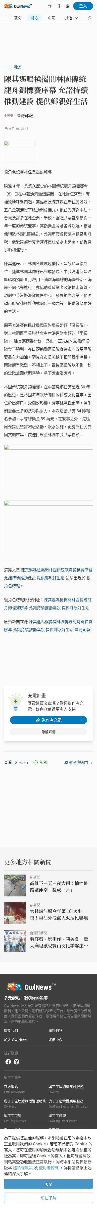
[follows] (49, 5)
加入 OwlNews (16, 1039)
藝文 (17, 17)
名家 (51, 17)
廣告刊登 (55, 1030)
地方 (34, 17)
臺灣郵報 (83, 629)
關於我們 (11, 1030)
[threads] (16, 1062)
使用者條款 (49, 1167)
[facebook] (8, 1062)
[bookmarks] (58, 5)
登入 (83, 6)
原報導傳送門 (76, 762)
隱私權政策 (23, 1167)
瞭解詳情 (48, 731)
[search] (89, 17)
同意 (48, 1183)
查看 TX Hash (16, 762)
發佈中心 (55, 1039)
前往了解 (48, 1198)
